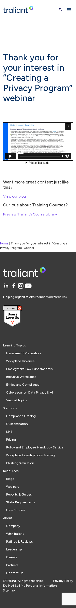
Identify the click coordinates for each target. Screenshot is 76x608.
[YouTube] (28, 286)
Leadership (14, 549)
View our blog (14, 196)
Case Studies (15, 510)
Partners (12, 565)
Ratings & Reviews (19, 541)
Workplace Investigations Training (30, 455)
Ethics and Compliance (23, 384)
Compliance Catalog (21, 416)
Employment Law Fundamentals (29, 369)
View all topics (16, 400)
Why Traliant (15, 534)
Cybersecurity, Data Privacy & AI (29, 392)
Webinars (12, 486)
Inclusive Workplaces (21, 377)
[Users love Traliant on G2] (38, 316)
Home (4, 243)
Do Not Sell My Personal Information (30, 585)
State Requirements (20, 502)
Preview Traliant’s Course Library (30, 214)
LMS (9, 432)
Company (13, 526)
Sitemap (9, 590)
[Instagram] (21, 286)
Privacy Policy (63, 581)
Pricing (11, 439)
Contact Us (14, 573)
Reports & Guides (19, 494)
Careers (11, 557)
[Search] (60, 9)
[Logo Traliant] (18, 9)
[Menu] (69, 9)
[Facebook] (14, 286)
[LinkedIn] (7, 286)
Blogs (10, 479)
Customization (17, 424)
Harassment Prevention (23, 353)
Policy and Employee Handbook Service (34, 447)
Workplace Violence (20, 361)
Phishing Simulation (20, 463)
